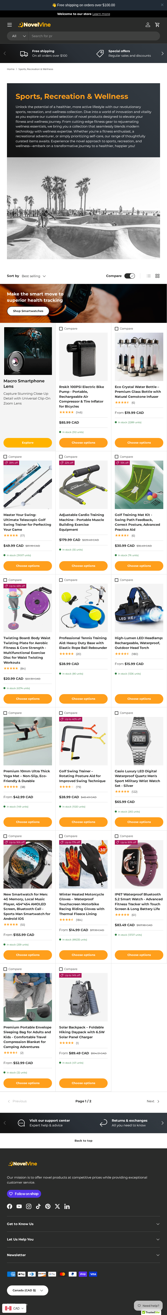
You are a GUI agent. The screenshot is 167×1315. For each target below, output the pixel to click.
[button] (157, 25)
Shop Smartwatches (28, 311)
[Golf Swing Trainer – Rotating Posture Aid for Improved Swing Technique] (83, 741)
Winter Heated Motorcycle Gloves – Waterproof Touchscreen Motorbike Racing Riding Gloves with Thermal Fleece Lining (81, 904)
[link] (32, 1101)
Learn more (102, 14)
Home (11, 69)
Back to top (83, 1140)
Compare (114, 276)
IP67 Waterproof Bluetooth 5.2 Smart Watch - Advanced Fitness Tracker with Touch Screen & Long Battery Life (139, 901)
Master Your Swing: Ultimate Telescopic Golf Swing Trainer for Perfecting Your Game (27, 522)
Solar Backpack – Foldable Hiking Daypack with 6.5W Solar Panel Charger (82, 1032)
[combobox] (83, 36)
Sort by (13, 276)
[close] (162, 5)
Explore (27, 442)
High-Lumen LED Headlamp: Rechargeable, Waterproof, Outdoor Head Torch (139, 643)
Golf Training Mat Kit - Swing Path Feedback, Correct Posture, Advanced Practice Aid (137, 522)
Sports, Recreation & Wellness (35, 69)
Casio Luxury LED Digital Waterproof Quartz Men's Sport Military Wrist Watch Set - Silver (137, 778)
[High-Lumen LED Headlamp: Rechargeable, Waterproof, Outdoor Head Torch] (139, 608)
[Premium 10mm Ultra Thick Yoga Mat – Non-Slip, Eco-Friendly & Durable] (27, 741)
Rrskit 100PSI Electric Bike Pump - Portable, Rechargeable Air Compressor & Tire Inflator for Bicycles (81, 396)
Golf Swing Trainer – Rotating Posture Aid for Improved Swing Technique (82, 776)
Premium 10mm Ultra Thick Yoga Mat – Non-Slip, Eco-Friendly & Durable (26, 776)
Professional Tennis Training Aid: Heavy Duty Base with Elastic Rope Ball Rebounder (83, 643)
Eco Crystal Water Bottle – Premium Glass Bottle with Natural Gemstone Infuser (138, 392)
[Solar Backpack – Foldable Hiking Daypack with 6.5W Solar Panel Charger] (83, 997)
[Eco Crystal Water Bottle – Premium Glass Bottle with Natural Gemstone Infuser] (139, 357)
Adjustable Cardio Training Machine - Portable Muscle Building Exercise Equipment (81, 522)
